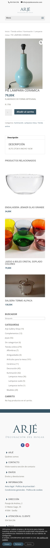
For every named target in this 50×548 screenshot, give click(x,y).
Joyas (7, 338)
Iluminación (28, 31)
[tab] (25, 138)
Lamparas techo (15, 385)
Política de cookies (34, 490)
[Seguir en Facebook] (23, 445)
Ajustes (29, 544)
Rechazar (18, 544)
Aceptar (7, 544)
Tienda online (16, 31)
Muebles (10, 390)
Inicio (7, 31)
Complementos (11, 333)
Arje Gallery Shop (12, 329)
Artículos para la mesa (16, 359)
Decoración (12, 368)
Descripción (12, 137)
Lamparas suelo (15, 381)
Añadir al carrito (25, 111)
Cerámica (11, 364)
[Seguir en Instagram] (27, 445)
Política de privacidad (25, 486)
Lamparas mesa (30, 123)
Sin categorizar (11, 342)
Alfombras (11, 350)
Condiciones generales (15, 490)
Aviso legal (9, 486)
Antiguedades (13, 355)
